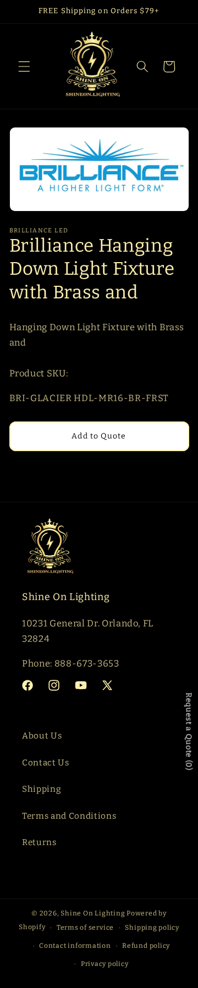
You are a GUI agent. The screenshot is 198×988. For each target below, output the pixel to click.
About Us (42, 736)
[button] (24, 66)
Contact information (75, 946)
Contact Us (45, 763)
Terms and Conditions (69, 816)
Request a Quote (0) (189, 732)
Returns (39, 842)
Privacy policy (105, 964)
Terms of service (85, 927)
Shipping (41, 789)
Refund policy (146, 946)
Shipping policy (152, 927)
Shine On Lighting (93, 913)
